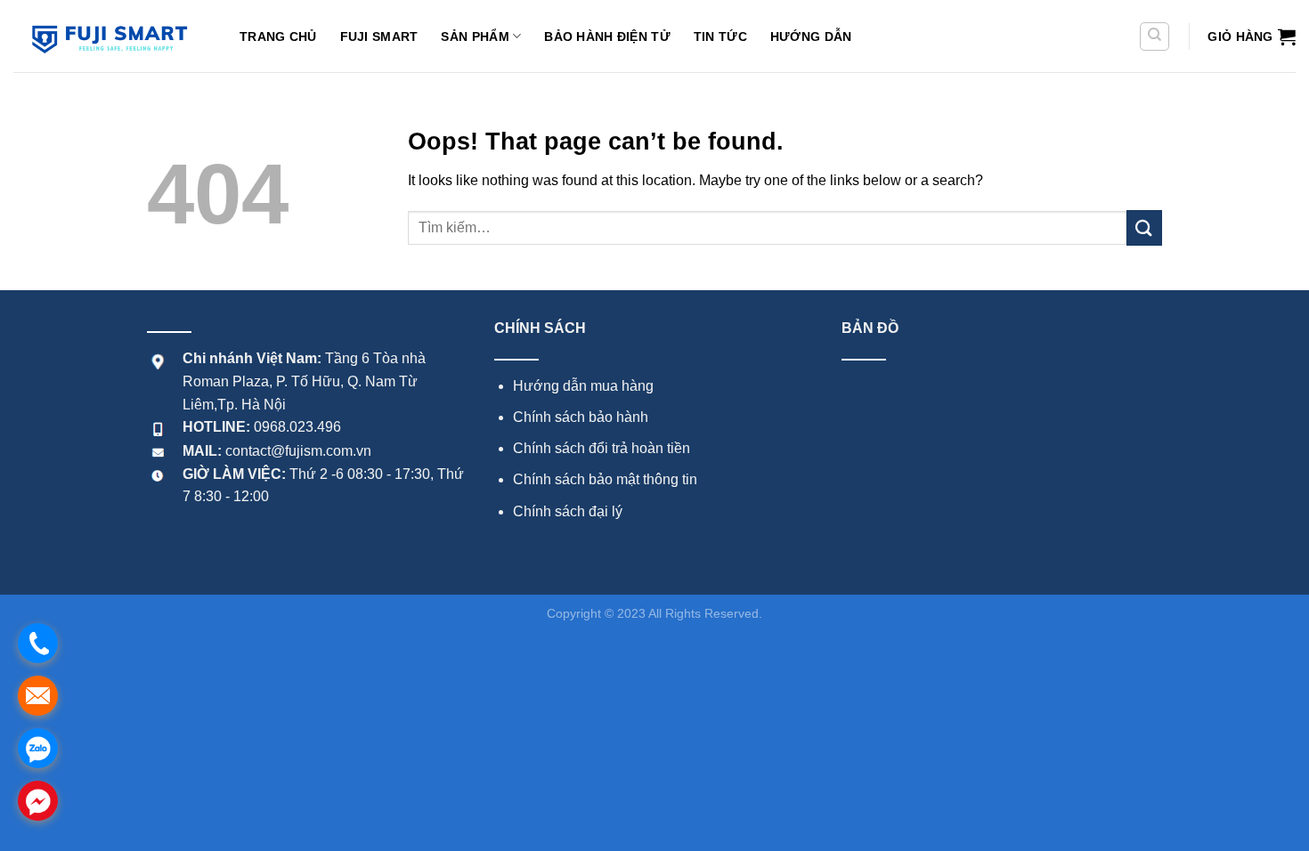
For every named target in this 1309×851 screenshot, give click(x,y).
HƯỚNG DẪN (811, 36)
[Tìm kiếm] (1154, 36)
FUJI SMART (379, 36)
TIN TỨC (720, 36)
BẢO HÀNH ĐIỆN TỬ (607, 36)
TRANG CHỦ (278, 36)
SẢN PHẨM (474, 36)
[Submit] (1144, 227)
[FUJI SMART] (113, 35)
